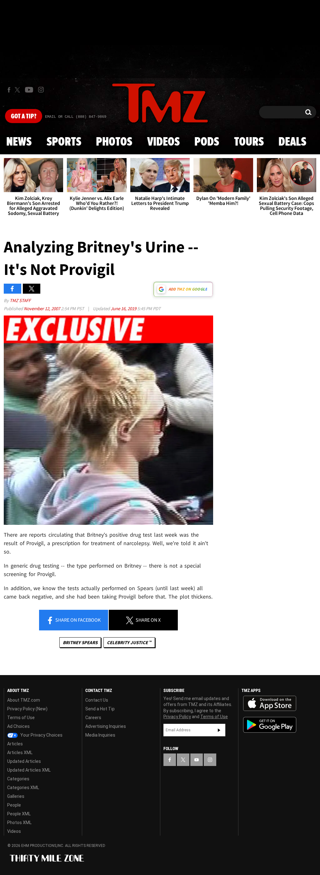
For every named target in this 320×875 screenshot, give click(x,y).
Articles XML (19, 752)
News (19, 142)
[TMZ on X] (18, 89)
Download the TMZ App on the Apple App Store (269, 703)
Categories (18, 778)
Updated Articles (24, 761)
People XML (19, 813)
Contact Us (96, 700)
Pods (206, 142)
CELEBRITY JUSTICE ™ (129, 642)
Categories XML (23, 787)
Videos (163, 142)
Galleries (15, 796)
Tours (249, 142)
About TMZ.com (23, 700)
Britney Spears (80, 642)
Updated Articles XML (29, 770)
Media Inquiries (100, 735)
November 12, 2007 (42, 308)
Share (77, 620)
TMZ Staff (20, 300)
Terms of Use (21, 717)
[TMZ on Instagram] (41, 89)
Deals (292, 142)
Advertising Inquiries (105, 726)
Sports (64, 142)
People (14, 805)
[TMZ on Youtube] (29, 89)
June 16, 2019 (124, 308)
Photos (114, 142)
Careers (93, 717)
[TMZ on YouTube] (196, 759)
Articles (15, 743)
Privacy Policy (177, 716)
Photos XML (19, 822)
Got (23, 116)
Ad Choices (18, 726)
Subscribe (219, 730)
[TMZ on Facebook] (9, 89)
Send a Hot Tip (100, 708)
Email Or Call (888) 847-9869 (75, 117)
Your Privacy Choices (40, 735)
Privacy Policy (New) (27, 708)
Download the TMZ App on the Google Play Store (269, 725)
